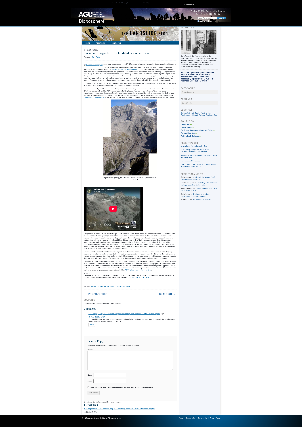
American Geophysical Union (97, 418)
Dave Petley (96, 57)
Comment (92, 350)
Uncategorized (109, 286)
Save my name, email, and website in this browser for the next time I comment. (121, 387)
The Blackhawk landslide (201, 200)
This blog (202, 21)
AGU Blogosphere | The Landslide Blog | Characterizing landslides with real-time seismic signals (124, 314)
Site (211, 21)
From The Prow (187, 127)
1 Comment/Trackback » (123, 286)
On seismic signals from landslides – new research (118, 53)
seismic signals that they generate (124, 69)
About (181, 418)
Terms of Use (202, 418)
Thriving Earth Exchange (191, 136)
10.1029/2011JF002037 (141, 277)
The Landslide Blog (189, 133)
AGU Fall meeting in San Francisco (138, 270)
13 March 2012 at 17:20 (96, 317)
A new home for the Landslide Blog (194, 146)
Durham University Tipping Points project (196, 113)
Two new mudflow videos (190, 161)
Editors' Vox (186, 124)
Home (88, 43)
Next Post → (167, 294)
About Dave (100, 43)
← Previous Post (96, 294)
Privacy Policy (215, 418)
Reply (92, 324)
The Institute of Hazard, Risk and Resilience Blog (199, 115)
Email (90, 381)
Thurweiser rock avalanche (94, 97)
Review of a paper (97, 286)
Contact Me (116, 43)
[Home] (91, 17)
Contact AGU (190, 418)
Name (90, 375)
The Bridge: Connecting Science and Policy (198, 130)
